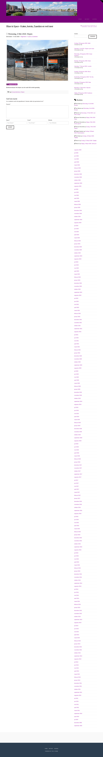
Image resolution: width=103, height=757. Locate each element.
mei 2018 (76, 449)
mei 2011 (76, 704)
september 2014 (78, 583)
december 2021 (78, 319)
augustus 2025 (77, 186)
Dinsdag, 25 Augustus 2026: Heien (82, 60)
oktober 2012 (77, 652)
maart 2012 (77, 674)
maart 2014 (77, 601)
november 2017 (78, 468)
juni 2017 (76, 483)
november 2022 (78, 286)
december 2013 (78, 610)
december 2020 (78, 356)
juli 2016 (76, 516)
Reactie (8, 104)
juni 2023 (76, 265)
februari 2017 (77, 495)
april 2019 (76, 416)
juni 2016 (76, 519)
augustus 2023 (77, 259)
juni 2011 (76, 701)
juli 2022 (76, 298)
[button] (101, 1)
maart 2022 (77, 310)
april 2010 (76, 716)
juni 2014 (76, 592)
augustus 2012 (77, 659)
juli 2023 (76, 262)
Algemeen (23, 36)
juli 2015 (76, 552)
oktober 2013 (77, 616)
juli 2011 (76, 698)
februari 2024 (77, 240)
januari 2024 (77, 243)
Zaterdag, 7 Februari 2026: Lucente (82, 66)
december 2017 (78, 465)
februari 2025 (77, 204)
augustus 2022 (77, 295)
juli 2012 (76, 662)
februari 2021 (77, 349)
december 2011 (78, 683)
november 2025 (78, 177)
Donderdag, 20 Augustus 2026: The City (83, 77)
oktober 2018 (77, 434)
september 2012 (78, 656)
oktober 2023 (77, 253)
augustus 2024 (77, 222)
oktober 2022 (77, 289)
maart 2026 (77, 165)
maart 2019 (77, 419)
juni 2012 (76, 665)
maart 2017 (77, 492)
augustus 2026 (77, 149)
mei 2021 (76, 340)
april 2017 (76, 489)
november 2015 (78, 540)
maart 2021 (77, 346)
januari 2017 (77, 498)
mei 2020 (76, 377)
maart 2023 (77, 274)
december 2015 (78, 537)
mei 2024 (76, 231)
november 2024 (78, 213)
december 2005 (78, 722)
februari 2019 (77, 422)
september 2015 (78, 546)
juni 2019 (76, 410)
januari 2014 (77, 607)
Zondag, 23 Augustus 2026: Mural (82, 71)
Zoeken (76, 33)
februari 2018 (77, 459)
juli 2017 (76, 480)
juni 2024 (76, 228)
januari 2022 (77, 316)
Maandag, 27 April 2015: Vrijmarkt (82, 87)
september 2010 (78, 713)
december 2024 (78, 210)
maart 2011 (77, 710)
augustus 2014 (77, 586)
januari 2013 (77, 643)
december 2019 (78, 392)
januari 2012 (77, 680)
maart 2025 (77, 201)
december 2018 (78, 428)
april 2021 (76, 343)
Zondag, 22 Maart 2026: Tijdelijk (88, 140)
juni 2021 (76, 337)
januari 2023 (77, 280)
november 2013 (78, 613)
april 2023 (76, 271)
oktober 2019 (77, 398)
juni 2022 (76, 301)
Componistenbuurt (16, 92)
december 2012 (78, 646)
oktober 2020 (77, 362)
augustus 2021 (77, 331)
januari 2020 (77, 389)
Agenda (56, 748)
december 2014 (78, 574)
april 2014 (76, 598)
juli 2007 (76, 719)
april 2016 (76, 525)
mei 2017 (76, 486)
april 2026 (76, 162)
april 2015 (76, 562)
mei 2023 (76, 268)
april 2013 (76, 634)
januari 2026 (77, 171)
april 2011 (76, 707)
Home (46, 748)
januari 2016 (77, 534)
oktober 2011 (77, 689)
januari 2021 (77, 353)
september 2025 (78, 183)
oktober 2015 (77, 543)
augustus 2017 (77, 477)
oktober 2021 (77, 325)
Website (50, 120)
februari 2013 (77, 640)
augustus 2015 (77, 549)
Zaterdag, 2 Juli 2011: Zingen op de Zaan (84, 48)
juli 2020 (76, 371)
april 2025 (76, 198)
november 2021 (78, 322)
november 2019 (78, 395)
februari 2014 (77, 604)
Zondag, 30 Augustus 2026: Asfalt (82, 43)
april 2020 (76, 380)
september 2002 (78, 725)
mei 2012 (76, 668)
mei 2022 (76, 304)
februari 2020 (77, 386)
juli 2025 (76, 189)
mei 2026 (76, 159)
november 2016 (78, 504)
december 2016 (78, 501)
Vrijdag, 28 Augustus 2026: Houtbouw (83, 93)
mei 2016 (76, 522)
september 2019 (78, 401)
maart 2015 (77, 565)
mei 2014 (76, 595)
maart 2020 (77, 383)
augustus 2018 (77, 440)
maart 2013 (77, 637)
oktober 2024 (77, 216)
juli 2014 (76, 589)
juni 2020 (76, 374)
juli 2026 (76, 152)
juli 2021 (76, 334)
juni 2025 (76, 192)
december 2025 (78, 174)
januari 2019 (77, 425)
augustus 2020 (77, 368)
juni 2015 (76, 555)
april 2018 (76, 452)
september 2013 (78, 619)
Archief (51, 748)
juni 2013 (76, 628)
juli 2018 (76, 443)
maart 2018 (77, 456)
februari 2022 (77, 313)
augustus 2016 (77, 513)
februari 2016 (77, 531)
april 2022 (76, 307)
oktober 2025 (77, 180)
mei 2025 (76, 195)
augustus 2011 (77, 695)
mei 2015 (76, 559)
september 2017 (78, 474)
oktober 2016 (77, 507)
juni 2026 (76, 156)
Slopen (22, 92)
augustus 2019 (77, 404)
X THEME (56, 751)
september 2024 (78, 219)
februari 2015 (77, 568)
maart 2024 (77, 237)
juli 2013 (76, 625)
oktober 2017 (77, 471)
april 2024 (76, 234)
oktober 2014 (77, 580)
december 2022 (78, 283)
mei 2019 (76, 413)
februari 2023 (77, 277)
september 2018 (78, 437)
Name (8, 120)
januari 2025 (77, 207)
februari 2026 (77, 168)
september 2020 (78, 365)
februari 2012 (77, 677)
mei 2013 (76, 631)
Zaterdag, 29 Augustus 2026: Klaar (82, 82)
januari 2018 (77, 462)
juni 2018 (76, 446)
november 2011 (78, 686)
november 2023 (78, 249)
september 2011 (78, 692)
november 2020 (78, 359)
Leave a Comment (32, 36)
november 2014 (78, 577)
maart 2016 (77, 528)
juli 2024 (76, 225)
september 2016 (78, 510)
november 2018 (78, 431)
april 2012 (76, 671)
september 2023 (78, 256)
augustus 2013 (77, 622)
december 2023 (78, 246)
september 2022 (78, 292)
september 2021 (78, 328)
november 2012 (78, 649)
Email (29, 120)
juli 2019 (76, 407)
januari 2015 (77, 571)
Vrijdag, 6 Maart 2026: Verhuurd (88, 143)
